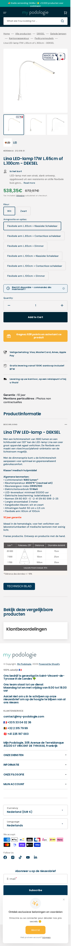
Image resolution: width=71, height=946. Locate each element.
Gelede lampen (11, 38)
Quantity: (8, 295)
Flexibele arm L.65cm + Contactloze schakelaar (27, 234)
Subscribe (33, 891)
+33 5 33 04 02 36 (19, 721)
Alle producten (23, 33)
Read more (39, 180)
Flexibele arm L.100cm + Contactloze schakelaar (28, 264)
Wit (11, 210)
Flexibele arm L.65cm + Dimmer (25, 245)
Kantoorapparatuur (35, 38)
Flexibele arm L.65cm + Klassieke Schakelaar (32, 225)
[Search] (57, 21)
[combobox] (32, 21)
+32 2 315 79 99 (17, 726)
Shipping (20, 193)
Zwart (25, 210)
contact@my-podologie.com (23, 715)
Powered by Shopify (49, 662)
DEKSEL (41, 33)
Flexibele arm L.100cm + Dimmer (26, 275)
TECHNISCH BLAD (19, 584)
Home (6, 33)
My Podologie (24, 662)
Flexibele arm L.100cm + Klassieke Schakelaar (33, 255)
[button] (5, 13)
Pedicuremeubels (12, 43)
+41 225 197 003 (17, 732)
